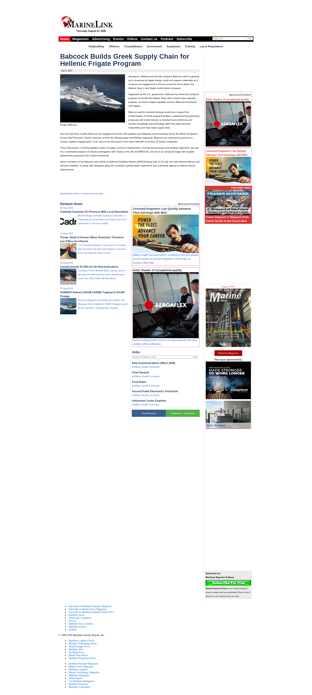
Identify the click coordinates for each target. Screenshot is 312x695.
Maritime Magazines (79, 675)
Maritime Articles (77, 626)
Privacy (72, 620)
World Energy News (79, 646)
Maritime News (76, 615)
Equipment (173, 46)
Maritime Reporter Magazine (83, 663)
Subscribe (184, 39)
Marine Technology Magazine (84, 672)
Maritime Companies (79, 687)
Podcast (167, 39)
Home (64, 39)
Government (154, 46)
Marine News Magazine (81, 666)
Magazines (80, 39)
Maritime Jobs (76, 649)
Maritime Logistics (78, 669)
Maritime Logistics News (81, 640)
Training (190, 46)
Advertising (101, 39)
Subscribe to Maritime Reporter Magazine (90, 606)
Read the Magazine (228, 353)
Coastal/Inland (133, 46)
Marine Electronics (78, 655)
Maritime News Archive (81, 623)
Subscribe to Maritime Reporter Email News (91, 612)
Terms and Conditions (80, 617)
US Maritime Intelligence (81, 681)
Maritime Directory (78, 684)
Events (118, 39)
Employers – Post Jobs (183, 413)
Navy (77, 193)
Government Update (92, 193)
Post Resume (149, 413)
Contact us (149, 39)
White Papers (75, 678)
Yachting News (76, 652)
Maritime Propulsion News (82, 658)
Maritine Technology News (83, 643)
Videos (132, 39)
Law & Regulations (211, 46)
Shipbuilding (96, 46)
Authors (73, 629)
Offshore (114, 46)
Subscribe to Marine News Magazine (88, 609)
